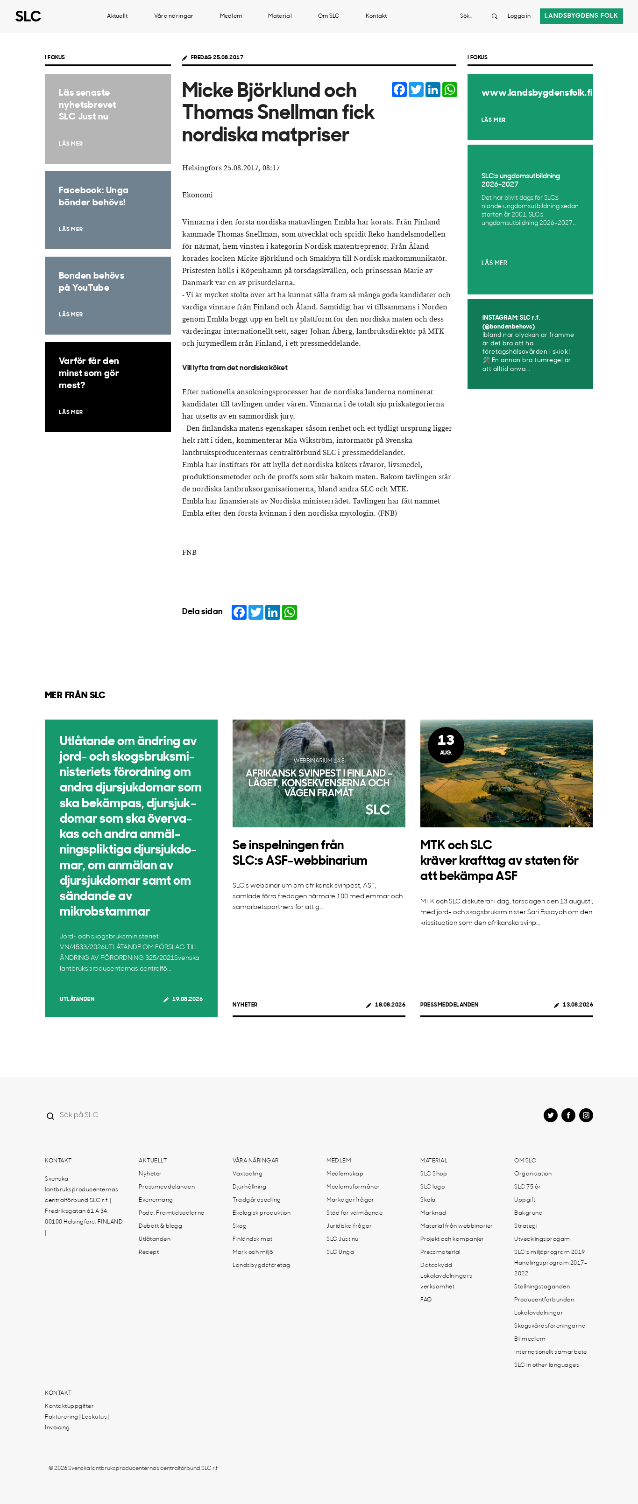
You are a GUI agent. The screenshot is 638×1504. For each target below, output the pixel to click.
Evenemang (156, 1200)
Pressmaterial (440, 1252)
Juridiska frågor (349, 1226)
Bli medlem (530, 1339)
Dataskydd (436, 1265)
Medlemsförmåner (353, 1187)
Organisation (533, 1174)
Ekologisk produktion (262, 1213)
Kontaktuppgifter (69, 1406)
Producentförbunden (544, 1300)
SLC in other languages (546, 1365)
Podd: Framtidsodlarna (172, 1213)
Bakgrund (528, 1213)
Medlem (231, 16)
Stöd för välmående (354, 1213)
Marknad (433, 1213)
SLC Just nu (342, 1239)
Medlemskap (344, 1174)
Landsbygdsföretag (262, 1265)
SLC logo (432, 1187)
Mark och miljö (253, 1252)
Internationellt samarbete (550, 1352)
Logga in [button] (519, 16)
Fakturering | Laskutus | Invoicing (77, 1422)
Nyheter (245, 1005)
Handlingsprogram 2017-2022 (550, 1268)
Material (279, 16)
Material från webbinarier (456, 1226)
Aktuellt (117, 16)
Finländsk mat (253, 1239)
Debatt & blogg (160, 1226)
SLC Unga (340, 1252)
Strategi (525, 1226)
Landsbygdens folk (581, 16)
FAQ (426, 1300)
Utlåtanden (77, 999)
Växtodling (247, 1174)
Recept (149, 1252)
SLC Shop (433, 1174)
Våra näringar (174, 16)
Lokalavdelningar (538, 1313)
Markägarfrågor (350, 1200)
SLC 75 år (527, 1187)
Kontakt (376, 16)
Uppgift (525, 1200)
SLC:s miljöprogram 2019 (549, 1252)
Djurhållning (249, 1187)
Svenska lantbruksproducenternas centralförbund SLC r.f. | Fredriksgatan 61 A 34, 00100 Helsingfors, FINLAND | (84, 1206)
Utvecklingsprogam (542, 1239)
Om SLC (329, 16)
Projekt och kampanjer (452, 1239)
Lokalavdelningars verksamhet (446, 1281)
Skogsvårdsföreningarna (550, 1326)
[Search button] (494, 16)
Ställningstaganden (542, 1287)
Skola (428, 1200)
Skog (240, 1226)
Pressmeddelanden (449, 1005)
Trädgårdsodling (257, 1200)
